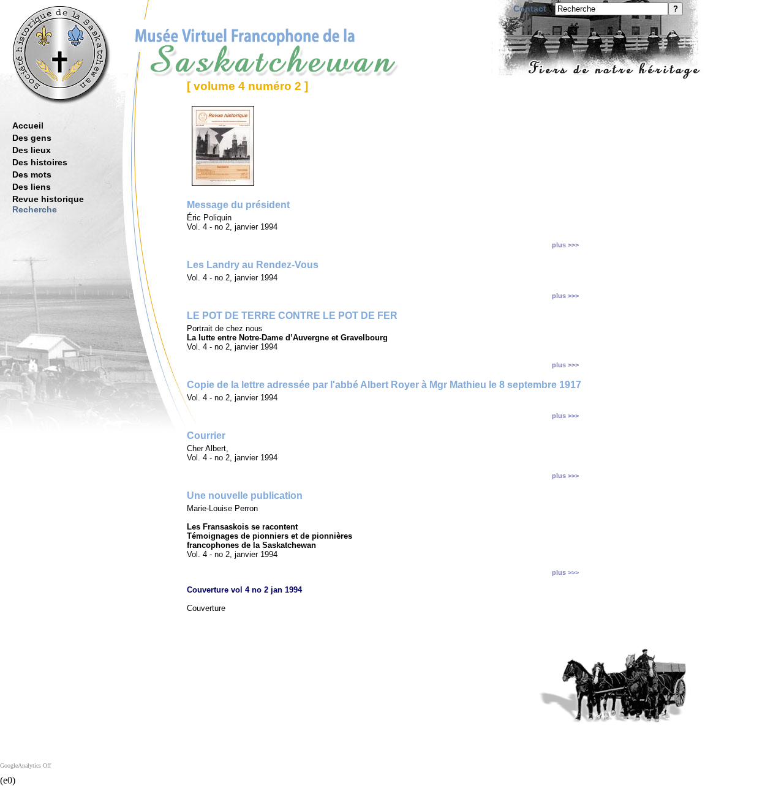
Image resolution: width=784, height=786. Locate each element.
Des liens (31, 187)
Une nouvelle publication (245, 495)
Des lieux (31, 150)
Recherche (34, 209)
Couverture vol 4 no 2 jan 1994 (244, 589)
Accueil (27, 125)
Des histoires (39, 162)
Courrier (206, 435)
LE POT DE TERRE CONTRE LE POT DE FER (292, 315)
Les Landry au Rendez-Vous (252, 265)
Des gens (31, 138)
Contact (529, 8)
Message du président (238, 205)
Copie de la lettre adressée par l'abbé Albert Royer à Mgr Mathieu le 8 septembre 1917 (384, 385)
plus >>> (565, 245)
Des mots (31, 174)
